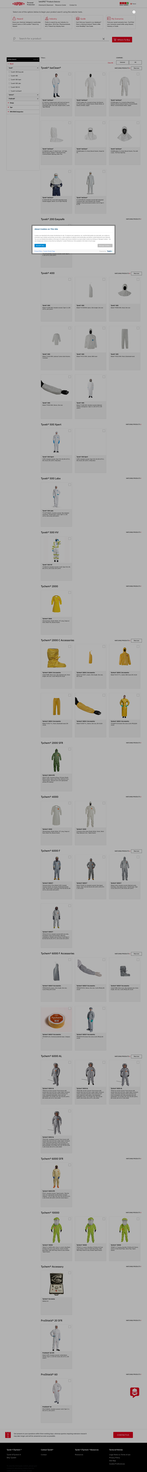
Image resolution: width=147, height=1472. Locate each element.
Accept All (40, 245)
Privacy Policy (38, 251)
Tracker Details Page (49, 251)
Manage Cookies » (105, 245)
